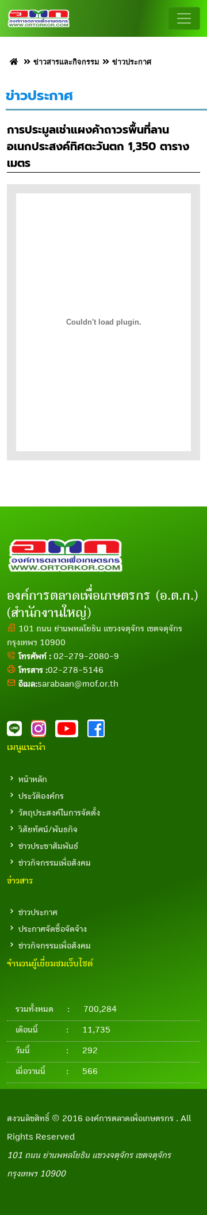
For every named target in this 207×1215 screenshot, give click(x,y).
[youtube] (71, 732)
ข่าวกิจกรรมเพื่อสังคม (54, 862)
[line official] (19, 732)
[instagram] (43, 732)
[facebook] (99, 732)
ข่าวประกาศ (37, 912)
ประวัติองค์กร (41, 796)
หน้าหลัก (32, 779)
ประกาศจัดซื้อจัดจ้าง (52, 929)
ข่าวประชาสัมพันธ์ (48, 846)
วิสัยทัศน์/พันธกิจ (48, 829)
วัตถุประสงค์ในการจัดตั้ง (59, 812)
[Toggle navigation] (184, 18)
